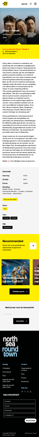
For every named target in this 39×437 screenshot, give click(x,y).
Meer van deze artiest (10, 199)
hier (8, 161)
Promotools (6, 372)
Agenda (24, 4)
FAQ (4, 376)
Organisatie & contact (26, 369)
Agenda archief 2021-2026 (8, 386)
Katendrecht (7, 227)
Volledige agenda (18, 291)
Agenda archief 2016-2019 (8, 380)
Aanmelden (20, 321)
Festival (14, 218)
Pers (22, 374)
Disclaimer (25, 381)
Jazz (5, 208)
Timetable (6, 368)
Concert (6, 218)
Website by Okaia (31, 433)
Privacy (24, 378)
